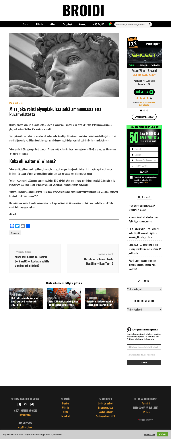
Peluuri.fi (146, 403)
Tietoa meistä (25, 415)
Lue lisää (146, 412)
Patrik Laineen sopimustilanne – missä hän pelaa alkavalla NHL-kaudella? (143, 265)
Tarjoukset (67, 24)
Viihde (52, 24)
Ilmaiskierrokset (105, 407)
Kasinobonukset (105, 412)
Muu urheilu (16, 103)
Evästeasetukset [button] (149, 434)
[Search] (149, 24)
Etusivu (26, 24)
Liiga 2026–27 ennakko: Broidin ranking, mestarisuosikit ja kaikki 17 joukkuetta (145, 249)
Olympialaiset (15, 233)
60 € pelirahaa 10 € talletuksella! (147, 103)
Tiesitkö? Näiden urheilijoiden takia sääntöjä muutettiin (63, 303)
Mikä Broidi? (98, 24)
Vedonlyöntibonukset (144, 117)
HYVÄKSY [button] (162, 434)
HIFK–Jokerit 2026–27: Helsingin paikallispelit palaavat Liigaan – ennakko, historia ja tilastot (144, 233)
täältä (146, 182)
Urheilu (39, 24)
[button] (158, 55)
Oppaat (82, 24)
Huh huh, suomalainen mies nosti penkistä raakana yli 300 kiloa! (24, 301)
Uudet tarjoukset (105, 403)
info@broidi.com (25, 427)
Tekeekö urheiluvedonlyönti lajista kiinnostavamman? (100, 303)
